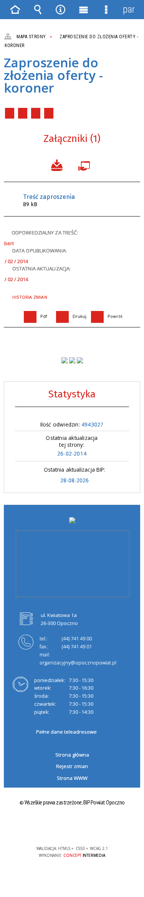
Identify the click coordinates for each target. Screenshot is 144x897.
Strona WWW (72, 778)
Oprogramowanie (85, 164)
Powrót (35, 113)
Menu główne (83, 9)
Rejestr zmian (72, 766)
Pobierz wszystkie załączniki (57, 164)
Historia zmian (29, 297)
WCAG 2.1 (95, 826)
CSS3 (71, 826)
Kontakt (48, 113)
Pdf (9, 113)
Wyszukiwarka (38, 9)
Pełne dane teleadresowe (66, 731)
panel (128, 9)
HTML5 (60, 826)
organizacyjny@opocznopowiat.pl (78, 662)
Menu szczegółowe (106, 9)
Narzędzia (60, 9)
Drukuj (22, 113)
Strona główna (72, 754)
